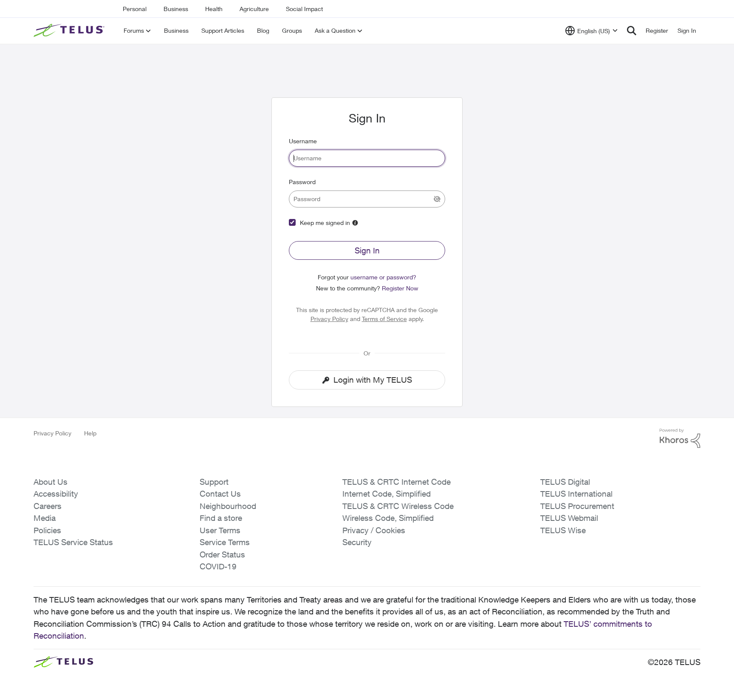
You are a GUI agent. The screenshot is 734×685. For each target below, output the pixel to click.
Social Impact (304, 8)
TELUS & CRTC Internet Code (396, 481)
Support (214, 481)
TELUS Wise (563, 530)
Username (303, 141)
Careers (48, 506)
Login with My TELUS (372, 379)
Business (176, 8)
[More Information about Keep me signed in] (355, 223)
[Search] (632, 31)
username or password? (383, 277)
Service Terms (225, 542)
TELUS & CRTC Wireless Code (398, 506)
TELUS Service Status (73, 542)
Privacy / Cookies (373, 530)
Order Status (222, 554)
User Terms (220, 530)
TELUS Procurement (577, 506)
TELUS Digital (565, 481)
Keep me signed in (325, 222)
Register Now (400, 288)
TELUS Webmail (569, 518)
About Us (51, 481)
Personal (135, 8)
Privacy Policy (329, 318)
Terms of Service (384, 318)
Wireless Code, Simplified (388, 518)
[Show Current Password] (437, 198)
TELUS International (576, 493)
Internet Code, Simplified (386, 493)
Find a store (221, 518)
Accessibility (56, 493)
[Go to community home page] (70, 30)
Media (45, 518)
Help (90, 433)
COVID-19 (218, 566)
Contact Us (220, 493)
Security (357, 542)
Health (214, 8)
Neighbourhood (228, 506)
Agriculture (254, 8)
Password (302, 181)
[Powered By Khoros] (680, 438)
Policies (47, 530)
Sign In (367, 250)
